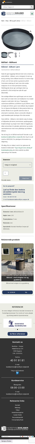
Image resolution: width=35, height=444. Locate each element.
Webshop (17, 407)
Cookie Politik (17, 415)
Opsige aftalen (6, 441)
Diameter (6, 160)
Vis (26, 292)
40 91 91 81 (17, 360)
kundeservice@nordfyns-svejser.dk (18, 199)
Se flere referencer (17, 334)
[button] (30, 31)
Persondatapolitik (17, 417)
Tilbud (17, 410)
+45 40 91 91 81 (11, 197)
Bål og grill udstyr (15, 21)
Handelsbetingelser (17, 412)
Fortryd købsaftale (17, 420)
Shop (7, 21)
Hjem (2, 21)
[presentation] (1, 323)
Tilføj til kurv (25, 178)
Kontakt (17, 405)
